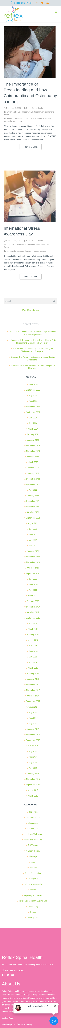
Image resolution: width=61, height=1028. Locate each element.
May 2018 (33, 657)
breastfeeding (18, 118)
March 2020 (33, 596)
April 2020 (33, 590)
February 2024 (33, 434)
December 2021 (33, 501)
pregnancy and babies (33, 895)
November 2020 (33, 562)
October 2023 (33, 457)
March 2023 (33, 462)
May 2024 (33, 418)
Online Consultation (33, 873)
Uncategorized (33, 917)
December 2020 (33, 557)
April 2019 (33, 623)
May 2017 (33, 723)
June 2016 (33, 757)
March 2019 (33, 629)
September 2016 (33, 740)
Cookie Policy (8, 1018)
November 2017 (33, 690)
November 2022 (33, 484)
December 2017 (33, 685)
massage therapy (24, 251)
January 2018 (33, 679)
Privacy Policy (8, 1012)
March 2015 (33, 796)
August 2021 (33, 523)
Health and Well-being (33, 834)
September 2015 (33, 785)
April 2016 (33, 768)
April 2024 (33, 423)
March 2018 (33, 668)
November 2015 (33, 779)
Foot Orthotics (33, 829)
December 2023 (33, 445)
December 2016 (33, 735)
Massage (33, 856)
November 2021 (33, 507)
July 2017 (33, 712)
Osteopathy (36, 112)
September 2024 (33, 412)
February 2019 (33, 634)
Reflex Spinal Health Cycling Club (33, 901)
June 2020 (33, 584)
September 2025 (33, 390)
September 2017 (33, 701)
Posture (33, 890)
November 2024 (33, 407)
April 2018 (33, 662)
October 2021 (33, 512)
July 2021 (33, 529)
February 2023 (33, 468)
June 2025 (33, 401)
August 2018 (33, 640)
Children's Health (14, 112)
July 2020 (33, 579)
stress (43, 251)
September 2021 (33, 518)
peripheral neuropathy (33, 884)
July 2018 (33, 646)
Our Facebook (30, 310)
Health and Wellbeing (26, 244)
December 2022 (33, 479)
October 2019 (33, 612)
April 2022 (33, 490)
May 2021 (33, 540)
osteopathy (8, 121)
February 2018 (33, 673)
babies (9, 118)
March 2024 (33, 429)
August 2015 (33, 790)
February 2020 (33, 601)
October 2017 (33, 696)
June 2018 (33, 651)
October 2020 (33, 568)
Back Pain (33, 812)
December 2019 (33, 607)
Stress (6, 247)
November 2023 (33, 451)
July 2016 (33, 751)
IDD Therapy (33, 845)
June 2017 (33, 718)
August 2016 (33, 746)
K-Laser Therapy (33, 851)
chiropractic (29, 118)
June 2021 (33, 534)
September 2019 (33, 618)
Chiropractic (26, 112)
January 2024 (33, 440)
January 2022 (33, 496)
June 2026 (33, 384)
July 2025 (33, 395)
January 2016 (33, 774)
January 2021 (33, 551)
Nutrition (33, 867)
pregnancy (17, 121)
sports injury (33, 906)
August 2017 (33, 707)
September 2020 (33, 573)
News (38, 244)
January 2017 (33, 729)
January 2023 (33, 473)
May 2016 (33, 762)
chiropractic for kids (43, 118)
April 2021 (33, 545)
